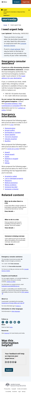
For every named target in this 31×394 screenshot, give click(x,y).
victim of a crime (13, 149)
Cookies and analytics (22, 389)
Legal (19, 391)
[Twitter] (7, 322)
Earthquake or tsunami (13, 132)
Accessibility (8, 391)
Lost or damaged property (14, 178)
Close (29, 10)
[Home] (9, 19)
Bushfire (7, 141)
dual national (15, 49)
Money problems (10, 185)
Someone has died (11, 187)
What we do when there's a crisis (14, 202)
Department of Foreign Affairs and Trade (12, 303)
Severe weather (10, 134)
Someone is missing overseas (14, 236)
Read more (6, 15)
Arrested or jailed (11, 176)
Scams (7, 156)
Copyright (13, 389)
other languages (16, 311)
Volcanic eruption (11, 139)
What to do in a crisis (12, 219)
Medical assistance (11, 183)
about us (18, 306)
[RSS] (18, 322)
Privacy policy (7, 389)
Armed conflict (10, 130)
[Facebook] (3, 322)
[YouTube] (15, 322)
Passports (8, 180)
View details (9, 211)
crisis (12, 125)
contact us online (11, 281)
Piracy (7, 161)
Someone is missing (11, 189)
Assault (7, 152)
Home (5, 25)
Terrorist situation (11, 137)
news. (11, 327)
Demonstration (10, 128)
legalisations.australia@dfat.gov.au (10, 286)
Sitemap (23, 391)
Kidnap (7, 163)
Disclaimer (14, 391)
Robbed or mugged (11, 159)
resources (6, 333)
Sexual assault (9, 154)
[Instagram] (11, 322)
